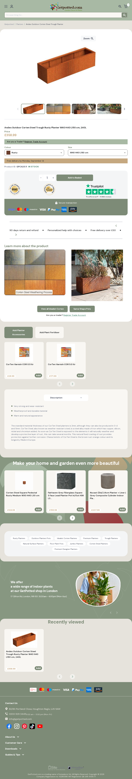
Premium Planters (90, 538)
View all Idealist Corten (52, 309)
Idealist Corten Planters (67, 538)
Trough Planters (111, 538)
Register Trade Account (35, 141)
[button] (124, 109)
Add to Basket (75, 177)
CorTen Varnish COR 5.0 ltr (61, 364)
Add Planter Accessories (18, 332)
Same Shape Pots (82, 309)
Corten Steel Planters (99, 544)
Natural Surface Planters (33, 544)
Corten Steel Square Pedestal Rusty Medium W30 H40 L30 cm (22, 494)
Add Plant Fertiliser (49, 332)
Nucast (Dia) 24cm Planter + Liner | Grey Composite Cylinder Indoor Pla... (108, 495)
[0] (126, 7)
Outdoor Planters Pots (41, 538)
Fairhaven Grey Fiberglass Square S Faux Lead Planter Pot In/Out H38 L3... (66, 495)
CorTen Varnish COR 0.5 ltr (20, 364)
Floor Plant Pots (56, 544)
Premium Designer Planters (66, 549)
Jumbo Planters (76, 544)
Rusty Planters (19, 538)
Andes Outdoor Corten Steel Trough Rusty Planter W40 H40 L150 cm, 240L (22, 654)
